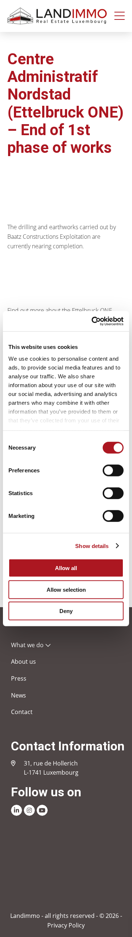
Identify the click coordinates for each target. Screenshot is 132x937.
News (18, 695)
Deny (66, 611)
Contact (22, 712)
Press (18, 678)
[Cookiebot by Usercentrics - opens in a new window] (93, 321)
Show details (92, 546)
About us (23, 661)
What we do (27, 645)
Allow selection (66, 589)
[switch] (113, 470)
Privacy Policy (66, 925)
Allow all (66, 568)
